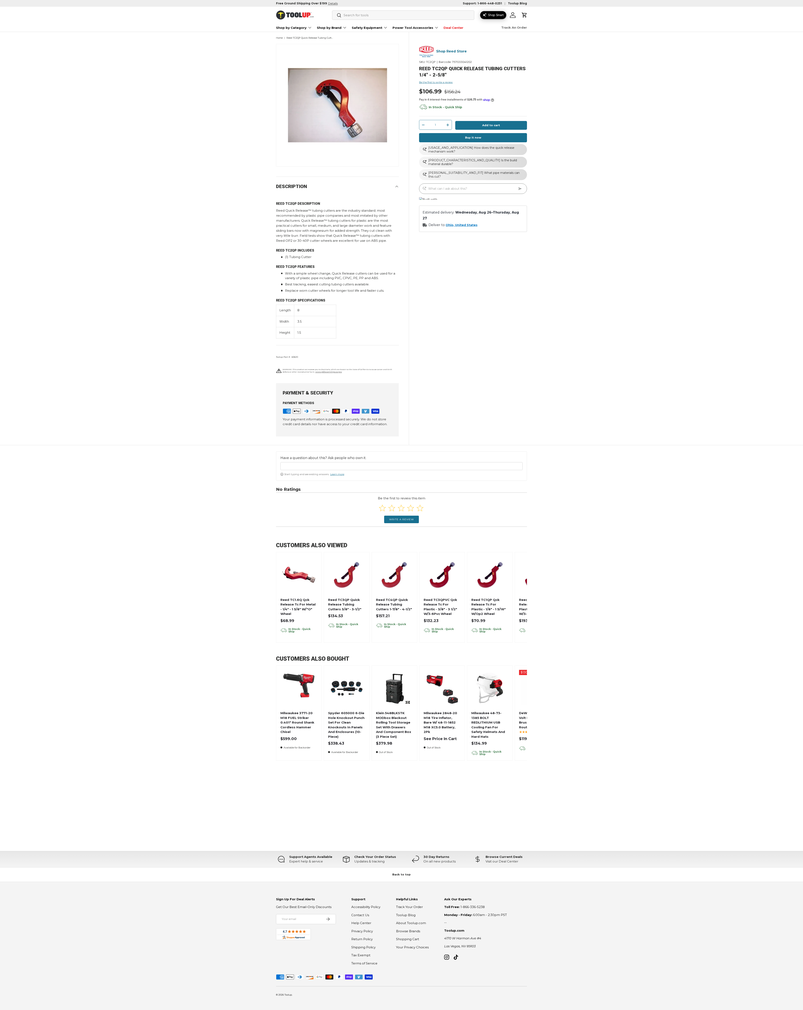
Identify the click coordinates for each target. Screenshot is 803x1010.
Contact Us (360, 915)
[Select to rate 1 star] (382, 508)
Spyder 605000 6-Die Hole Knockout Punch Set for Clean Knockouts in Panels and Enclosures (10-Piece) (346, 725)
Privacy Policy (362, 931)
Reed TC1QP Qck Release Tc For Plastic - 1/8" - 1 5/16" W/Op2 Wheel (488, 607)
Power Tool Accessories (413, 28)
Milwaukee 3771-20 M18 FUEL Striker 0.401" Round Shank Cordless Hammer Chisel (297, 722)
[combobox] (403, 15)
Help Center (361, 923)
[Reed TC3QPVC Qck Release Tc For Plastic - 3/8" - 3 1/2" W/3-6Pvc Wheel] (442, 574)
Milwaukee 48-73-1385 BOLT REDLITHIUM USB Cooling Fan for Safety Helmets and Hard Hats (488, 725)
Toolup (288, 994)
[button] (524, 15)
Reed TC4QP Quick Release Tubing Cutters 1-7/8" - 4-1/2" (394, 604)
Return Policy (362, 939)
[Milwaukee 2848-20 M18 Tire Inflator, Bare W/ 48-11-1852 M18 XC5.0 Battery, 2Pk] (442, 688)
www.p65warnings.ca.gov (328, 371)
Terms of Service (364, 963)
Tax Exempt (360, 955)
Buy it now (473, 137)
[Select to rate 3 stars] (401, 508)
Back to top (401, 874)
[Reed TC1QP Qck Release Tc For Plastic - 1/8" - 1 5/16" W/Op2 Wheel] (489, 574)
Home (279, 38)
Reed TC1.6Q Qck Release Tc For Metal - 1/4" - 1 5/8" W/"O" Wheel (298, 607)
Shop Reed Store (451, 51)
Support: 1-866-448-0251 (482, 3)
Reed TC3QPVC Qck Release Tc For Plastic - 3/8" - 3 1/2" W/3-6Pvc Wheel (440, 607)
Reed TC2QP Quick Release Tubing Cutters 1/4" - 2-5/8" (310, 38)
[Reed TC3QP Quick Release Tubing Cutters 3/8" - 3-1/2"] (346, 574)
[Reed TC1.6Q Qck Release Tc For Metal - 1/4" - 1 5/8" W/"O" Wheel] (299, 574)
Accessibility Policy (365, 907)
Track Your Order (409, 907)
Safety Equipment (367, 28)
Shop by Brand (329, 28)
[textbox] (401, 466)
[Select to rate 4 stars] (410, 508)
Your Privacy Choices (412, 947)
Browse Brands (408, 931)
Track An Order (514, 27)
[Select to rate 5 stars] (420, 508)
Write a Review (401, 519)
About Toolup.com (411, 923)
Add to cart (491, 125)
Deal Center (453, 28)
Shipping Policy (363, 947)
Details (333, 3)
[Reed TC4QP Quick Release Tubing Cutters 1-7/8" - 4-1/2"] (394, 574)
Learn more (337, 474)
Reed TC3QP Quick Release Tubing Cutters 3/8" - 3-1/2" (344, 604)
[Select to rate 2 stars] (391, 508)
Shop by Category (291, 28)
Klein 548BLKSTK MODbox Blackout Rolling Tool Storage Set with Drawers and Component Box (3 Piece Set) (393, 725)
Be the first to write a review (436, 82)
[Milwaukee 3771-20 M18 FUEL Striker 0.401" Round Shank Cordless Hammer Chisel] (299, 688)
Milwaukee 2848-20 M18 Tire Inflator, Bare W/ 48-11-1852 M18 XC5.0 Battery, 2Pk (440, 722)
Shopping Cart (407, 939)
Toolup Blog (517, 3)
